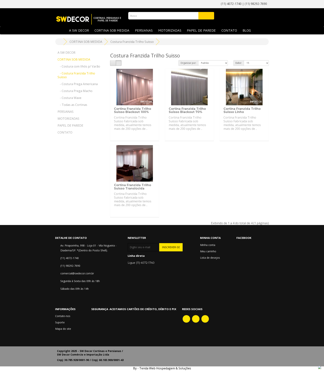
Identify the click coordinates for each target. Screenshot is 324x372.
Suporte (60, 322)
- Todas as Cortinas (72, 105)
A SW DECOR (79, 30)
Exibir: (239, 63)
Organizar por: (188, 63)
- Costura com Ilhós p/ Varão (79, 66)
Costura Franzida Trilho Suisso (132, 42)
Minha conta (207, 245)
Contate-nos (62, 316)
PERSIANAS (144, 30)
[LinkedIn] (205, 318)
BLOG (247, 30)
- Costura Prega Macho (75, 91)
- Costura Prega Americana (78, 84)
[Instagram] (196, 318)
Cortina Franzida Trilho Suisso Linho (242, 110)
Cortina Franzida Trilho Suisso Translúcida (132, 186)
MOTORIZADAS (169, 30)
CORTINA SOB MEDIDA (111, 30)
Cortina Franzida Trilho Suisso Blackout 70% (187, 110)
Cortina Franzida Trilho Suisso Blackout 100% (132, 110)
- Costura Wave (69, 98)
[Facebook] (186, 318)
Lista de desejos (210, 257)
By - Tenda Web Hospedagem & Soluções (162, 368)
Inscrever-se (171, 247)
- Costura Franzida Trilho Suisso (76, 75)
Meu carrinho (208, 251)
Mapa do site (63, 328)
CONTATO (229, 30)
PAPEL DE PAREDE (201, 30)
